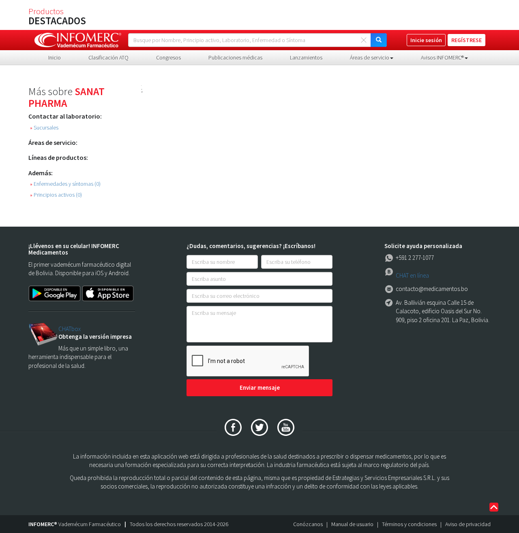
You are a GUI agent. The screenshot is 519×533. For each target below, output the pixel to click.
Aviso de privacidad (468, 524)
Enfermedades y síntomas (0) (65, 183)
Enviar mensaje (260, 387)
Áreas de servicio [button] (369, 57)
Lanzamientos (306, 57)
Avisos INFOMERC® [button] (442, 57)
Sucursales (44, 127)
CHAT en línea (412, 275)
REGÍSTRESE (466, 40)
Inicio (54, 57)
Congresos (168, 57)
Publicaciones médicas (235, 57)
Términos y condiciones (409, 524)
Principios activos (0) (56, 194)
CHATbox (69, 329)
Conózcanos (308, 524)
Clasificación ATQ (108, 57)
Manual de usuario (352, 524)
